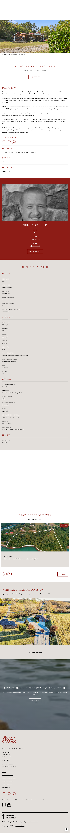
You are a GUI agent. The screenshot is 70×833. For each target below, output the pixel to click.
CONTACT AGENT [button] (35, 251)
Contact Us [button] (35, 701)
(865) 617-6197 (6, 752)
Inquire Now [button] (35, 77)
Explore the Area (35, 652)
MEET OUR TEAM (7, 775)
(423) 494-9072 (35, 239)
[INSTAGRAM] (9, 794)
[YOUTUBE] (14, 794)
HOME (4, 772)
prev (5, 574)
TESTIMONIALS (6, 784)
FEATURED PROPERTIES (9, 778)
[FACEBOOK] (4, 794)
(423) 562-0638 (6, 754)
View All (63, 574)
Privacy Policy (20, 826)
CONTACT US (6, 787)
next (9, 574)
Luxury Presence (32, 822)
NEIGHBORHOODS (8, 781)
